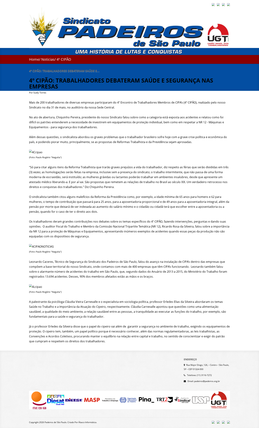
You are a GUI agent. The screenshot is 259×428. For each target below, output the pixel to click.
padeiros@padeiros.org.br (207, 381)
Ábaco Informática (87, 422)
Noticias (47, 59)
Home (34, 59)
